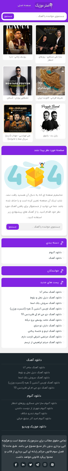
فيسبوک (16, 464)
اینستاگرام (45, 464)
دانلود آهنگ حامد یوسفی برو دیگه (43, 320)
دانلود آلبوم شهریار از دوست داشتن (34, 408)
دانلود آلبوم (55, 252)
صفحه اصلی (24, 5)
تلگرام (37, 464)
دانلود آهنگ (55, 258)
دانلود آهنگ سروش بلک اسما (46, 303)
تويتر (30, 464)
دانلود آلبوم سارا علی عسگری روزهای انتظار (34, 403)
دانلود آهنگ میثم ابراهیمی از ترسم (43, 342)
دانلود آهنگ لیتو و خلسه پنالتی (45, 331)
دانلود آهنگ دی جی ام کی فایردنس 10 (41, 314)
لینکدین (23, 464)
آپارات (52, 464)
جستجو (8, 16)
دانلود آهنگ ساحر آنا (51, 292)
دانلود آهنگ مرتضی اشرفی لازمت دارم (42, 337)
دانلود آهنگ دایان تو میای (48, 325)
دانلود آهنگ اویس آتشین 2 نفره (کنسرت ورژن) (36, 309)
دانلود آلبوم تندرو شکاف (34, 413)
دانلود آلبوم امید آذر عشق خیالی (34, 418)
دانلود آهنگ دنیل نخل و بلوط (46, 297)
